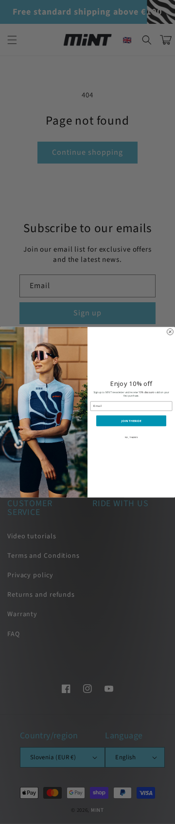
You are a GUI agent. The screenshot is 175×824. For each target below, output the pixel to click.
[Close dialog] (170, 332)
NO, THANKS (131, 437)
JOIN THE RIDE (131, 420)
